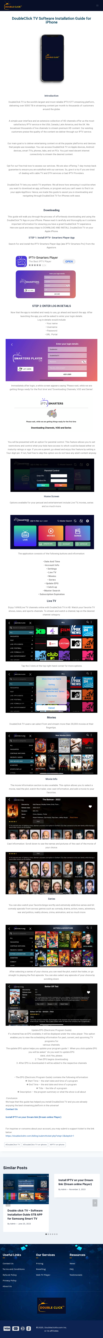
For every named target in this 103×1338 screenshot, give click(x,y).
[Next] (95, 1203)
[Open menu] (97, 5)
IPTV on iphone (57, 1145)
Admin (13, 1224)
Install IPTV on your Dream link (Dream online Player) (33, 1117)
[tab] (46, 1234)
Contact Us (12, 1109)
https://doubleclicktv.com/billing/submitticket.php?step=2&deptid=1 (40, 1136)
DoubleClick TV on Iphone (35, 1145)
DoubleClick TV (12, 1145)
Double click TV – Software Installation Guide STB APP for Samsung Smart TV (25, 1214)
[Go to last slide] (8, 1203)
